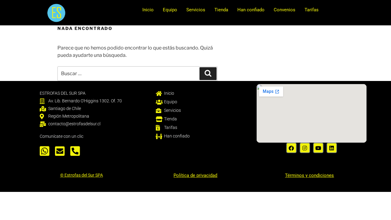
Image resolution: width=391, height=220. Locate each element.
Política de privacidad (195, 175)
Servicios (195, 10)
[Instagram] (305, 148)
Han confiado (251, 10)
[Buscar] (208, 73)
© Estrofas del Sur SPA (81, 175)
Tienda (221, 10)
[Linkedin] (332, 148)
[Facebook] (291, 148)
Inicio (148, 10)
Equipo (170, 10)
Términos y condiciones (309, 175)
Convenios (284, 10)
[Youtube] (318, 148)
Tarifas (312, 10)
